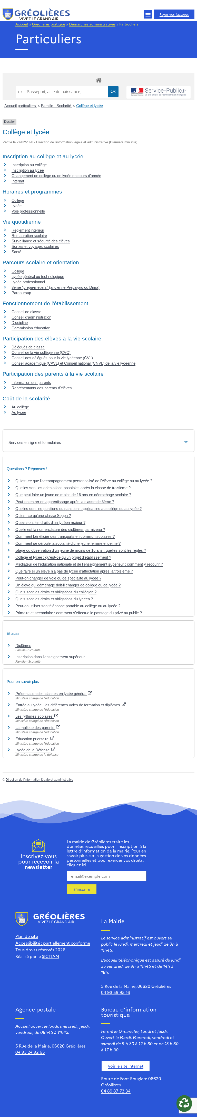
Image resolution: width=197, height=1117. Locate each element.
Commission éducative (31, 328)
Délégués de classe (28, 347)
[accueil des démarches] (98, 80)
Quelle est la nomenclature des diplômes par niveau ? (60, 529)
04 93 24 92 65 (30, 1052)
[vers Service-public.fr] (158, 92)
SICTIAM (50, 956)
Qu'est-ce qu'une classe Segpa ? (43, 515)
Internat (18, 181)
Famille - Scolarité (56, 105)
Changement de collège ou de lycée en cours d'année (56, 175)
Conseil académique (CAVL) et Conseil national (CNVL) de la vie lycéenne (73, 363)
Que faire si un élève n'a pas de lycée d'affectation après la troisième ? (74, 571)
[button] (148, 14)
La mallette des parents (35, 727)
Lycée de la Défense (33, 750)
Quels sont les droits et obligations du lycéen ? (54, 599)
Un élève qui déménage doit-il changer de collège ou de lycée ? (68, 585)
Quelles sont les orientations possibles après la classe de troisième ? (73, 488)
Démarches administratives (92, 24)
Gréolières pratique (48, 24)
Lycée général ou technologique (38, 276)
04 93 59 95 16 (115, 992)
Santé (16, 252)
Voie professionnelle (28, 211)
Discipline (20, 322)
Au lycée (19, 412)
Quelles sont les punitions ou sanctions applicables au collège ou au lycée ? (78, 508)
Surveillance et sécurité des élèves (41, 241)
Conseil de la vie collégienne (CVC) (41, 352)
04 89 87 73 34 (116, 1091)
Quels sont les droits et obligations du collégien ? (55, 592)
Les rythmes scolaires (34, 716)
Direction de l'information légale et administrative (39, 779)
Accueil (21, 24)
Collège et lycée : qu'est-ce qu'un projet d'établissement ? (63, 557)
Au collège (20, 407)
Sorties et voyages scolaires (35, 246)
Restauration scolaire (29, 235)
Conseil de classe (26, 312)
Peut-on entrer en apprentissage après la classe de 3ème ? (64, 501)
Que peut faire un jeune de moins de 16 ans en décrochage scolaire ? (73, 494)
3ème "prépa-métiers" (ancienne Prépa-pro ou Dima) (56, 287)
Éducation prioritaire (32, 739)
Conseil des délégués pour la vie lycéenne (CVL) (52, 358)
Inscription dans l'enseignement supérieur (50, 657)
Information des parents (31, 382)
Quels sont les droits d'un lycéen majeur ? (50, 522)
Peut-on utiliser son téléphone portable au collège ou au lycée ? (67, 606)
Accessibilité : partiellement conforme (52, 943)
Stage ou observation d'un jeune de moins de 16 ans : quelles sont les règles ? (80, 550)
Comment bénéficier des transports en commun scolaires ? (65, 536)
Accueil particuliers (20, 105)
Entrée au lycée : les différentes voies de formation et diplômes (68, 705)
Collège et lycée (89, 105)
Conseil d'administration (31, 317)
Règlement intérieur (28, 230)
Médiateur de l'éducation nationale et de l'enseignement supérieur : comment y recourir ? (89, 564)
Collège (18, 200)
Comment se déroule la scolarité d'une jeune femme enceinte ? (68, 543)
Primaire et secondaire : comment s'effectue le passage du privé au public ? (78, 613)
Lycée (17, 206)
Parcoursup (21, 293)
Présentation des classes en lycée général (51, 693)
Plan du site (26, 936)
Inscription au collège (29, 165)
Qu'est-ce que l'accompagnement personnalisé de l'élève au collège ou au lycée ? (83, 481)
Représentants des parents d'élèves (42, 388)
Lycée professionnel (28, 282)
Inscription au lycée (28, 170)
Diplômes (23, 645)
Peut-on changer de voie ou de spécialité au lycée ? (58, 578)
